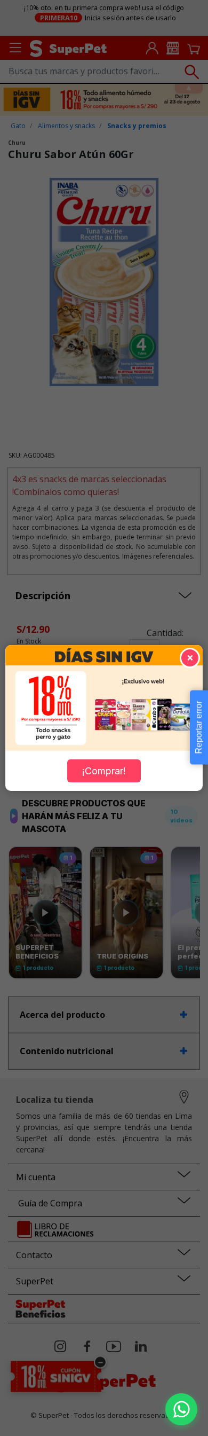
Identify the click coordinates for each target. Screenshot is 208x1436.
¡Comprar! (104, 770)
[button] (181, 1409)
